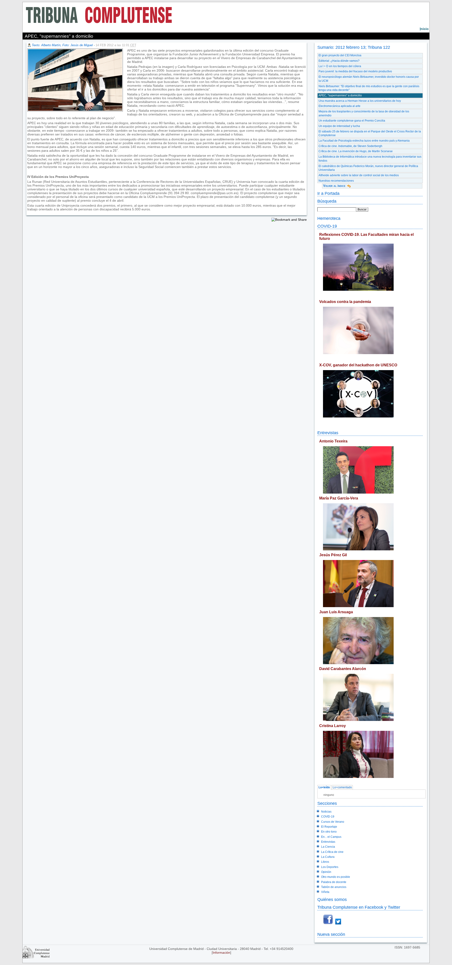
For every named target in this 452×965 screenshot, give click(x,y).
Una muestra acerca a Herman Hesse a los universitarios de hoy (360, 100)
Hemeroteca (328, 218)
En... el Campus (331, 836)
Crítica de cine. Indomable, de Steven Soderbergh (350, 146)
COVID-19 (327, 226)
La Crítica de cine (332, 852)
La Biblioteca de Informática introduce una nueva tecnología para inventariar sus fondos (370, 158)
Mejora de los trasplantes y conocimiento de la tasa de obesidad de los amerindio (364, 113)
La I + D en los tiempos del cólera (340, 66)
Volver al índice (334, 186)
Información (221, 952)
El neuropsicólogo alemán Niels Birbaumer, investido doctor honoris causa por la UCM (369, 78)
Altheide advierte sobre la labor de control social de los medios (359, 175)
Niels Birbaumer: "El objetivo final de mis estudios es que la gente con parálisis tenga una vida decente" (369, 88)
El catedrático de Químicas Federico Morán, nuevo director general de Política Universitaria (368, 168)
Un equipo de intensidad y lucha (339, 126)
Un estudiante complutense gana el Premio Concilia (352, 120)
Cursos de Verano (332, 821)
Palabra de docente (333, 882)
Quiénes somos (332, 899)
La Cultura (328, 857)
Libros (325, 861)
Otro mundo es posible (335, 877)
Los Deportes (329, 867)
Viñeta (325, 892)
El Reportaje (329, 826)
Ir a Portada (328, 193)
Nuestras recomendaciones (336, 180)
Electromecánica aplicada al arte (339, 106)
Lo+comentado (342, 787)
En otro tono (329, 831)
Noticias (326, 811)
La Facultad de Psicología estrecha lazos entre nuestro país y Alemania (364, 140)
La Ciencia (328, 846)
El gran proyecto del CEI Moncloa (340, 55)
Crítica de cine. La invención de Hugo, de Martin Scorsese (356, 151)
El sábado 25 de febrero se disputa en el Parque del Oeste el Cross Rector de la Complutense (370, 133)
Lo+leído (324, 787)
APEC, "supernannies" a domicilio (340, 95)
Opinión (326, 872)
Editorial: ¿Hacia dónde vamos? (339, 60)
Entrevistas (327, 432)
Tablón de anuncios (333, 887)
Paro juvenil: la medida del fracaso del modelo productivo (355, 71)
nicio (424, 29)
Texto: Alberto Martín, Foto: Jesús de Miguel (62, 45)
